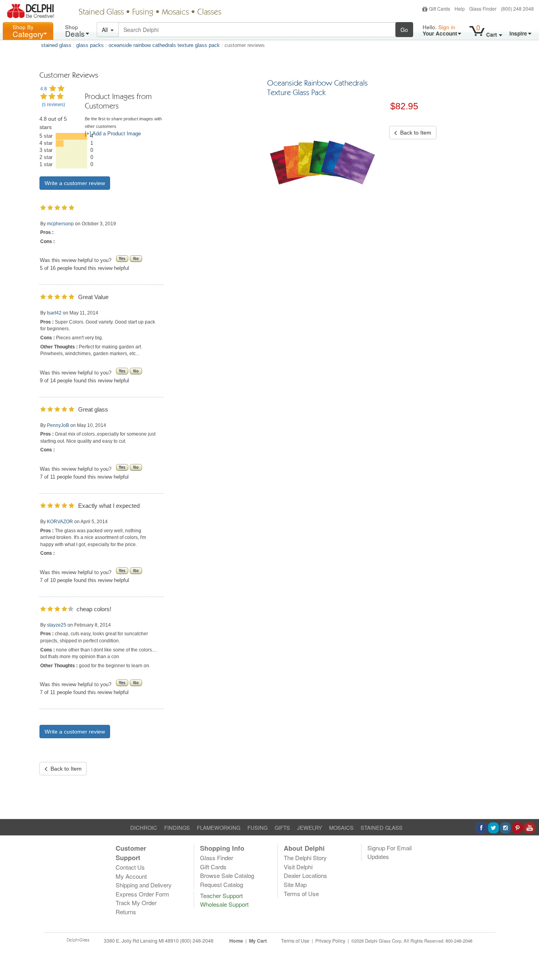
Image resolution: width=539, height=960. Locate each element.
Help (460, 8)
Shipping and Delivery (144, 885)
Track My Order (136, 902)
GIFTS (282, 827)
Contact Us (130, 867)
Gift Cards (439, 8)
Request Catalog (221, 884)
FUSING (257, 827)
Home (236, 940)
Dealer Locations (305, 875)
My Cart (258, 940)
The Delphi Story (305, 857)
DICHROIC (143, 827)
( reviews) (53, 104)
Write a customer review (75, 183)
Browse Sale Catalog (227, 875)
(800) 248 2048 (517, 8)
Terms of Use (301, 893)
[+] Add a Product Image (113, 134)
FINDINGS (177, 827)
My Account (131, 876)
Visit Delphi (298, 867)
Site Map (295, 884)
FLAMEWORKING (218, 827)
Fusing (142, 12)
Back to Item (64, 768)
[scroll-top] (527, 945)
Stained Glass (101, 12)
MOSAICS (341, 827)
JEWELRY (309, 827)
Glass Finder (482, 8)
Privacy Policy (330, 940)
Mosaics (175, 12)
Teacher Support (221, 895)
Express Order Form (142, 894)
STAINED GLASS (381, 827)
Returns (126, 912)
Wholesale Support (224, 904)
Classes (209, 12)
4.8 (43, 89)
